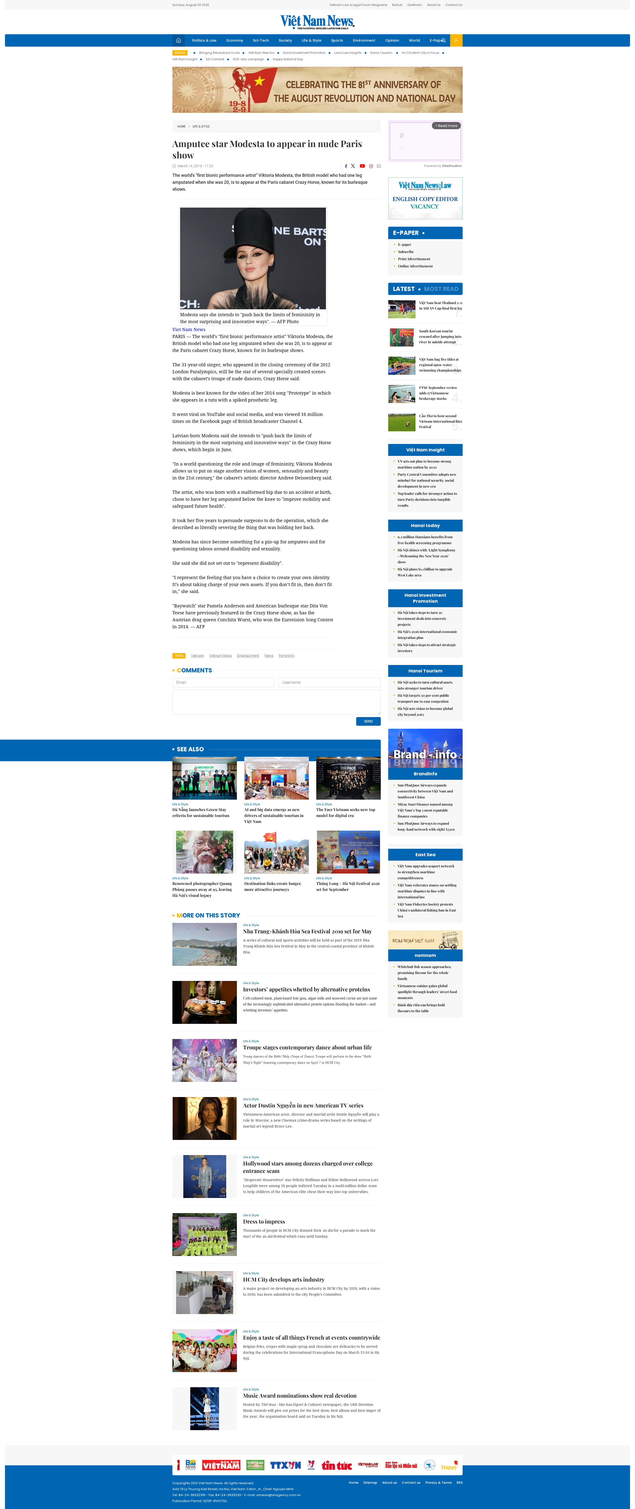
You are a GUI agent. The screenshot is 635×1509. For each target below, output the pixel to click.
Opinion (392, 40)
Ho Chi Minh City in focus (420, 53)
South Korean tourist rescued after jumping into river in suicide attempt (440, 336)
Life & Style (311, 40)
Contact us (411, 1482)
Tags (179, 656)
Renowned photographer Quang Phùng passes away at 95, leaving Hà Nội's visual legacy (202, 889)
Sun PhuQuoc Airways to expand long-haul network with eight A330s (426, 826)
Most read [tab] (441, 289)
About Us (434, 5)
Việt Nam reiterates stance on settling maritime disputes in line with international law (427, 891)
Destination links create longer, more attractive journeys (272, 886)
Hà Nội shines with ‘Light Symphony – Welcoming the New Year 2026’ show (426, 556)
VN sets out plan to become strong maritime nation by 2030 (424, 464)
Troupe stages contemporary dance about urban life (307, 1047)
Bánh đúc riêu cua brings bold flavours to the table (421, 1008)
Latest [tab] (404, 289)
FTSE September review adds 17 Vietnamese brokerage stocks (438, 393)
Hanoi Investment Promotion (304, 53)
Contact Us (454, 5)
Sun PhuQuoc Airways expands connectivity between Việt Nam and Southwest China (425, 791)
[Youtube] (362, 166)
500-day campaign (248, 59)
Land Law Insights (348, 53)
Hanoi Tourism (381, 53)
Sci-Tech (261, 40)
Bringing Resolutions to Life (219, 53)
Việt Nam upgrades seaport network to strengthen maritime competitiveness (426, 872)
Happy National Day (288, 59)
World (414, 40)
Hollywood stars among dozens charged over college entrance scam (308, 1167)
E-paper (406, 233)
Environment (364, 40)
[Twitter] (353, 166)
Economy (234, 40)
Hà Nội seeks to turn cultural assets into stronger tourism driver (425, 685)
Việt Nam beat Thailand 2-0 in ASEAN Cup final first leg (440, 305)
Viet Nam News (188, 329)
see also (190, 749)
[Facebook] (346, 166)
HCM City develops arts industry (283, 1279)
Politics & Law (204, 40)
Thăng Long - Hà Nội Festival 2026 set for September (348, 886)
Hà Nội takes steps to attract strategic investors (427, 647)
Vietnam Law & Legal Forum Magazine (358, 5)
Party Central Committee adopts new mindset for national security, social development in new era (427, 480)
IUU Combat (215, 59)
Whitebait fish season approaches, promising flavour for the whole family (424, 972)
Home (181, 126)
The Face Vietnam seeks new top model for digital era (345, 812)
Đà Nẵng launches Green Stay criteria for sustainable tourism (200, 812)
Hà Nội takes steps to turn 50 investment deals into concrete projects (422, 618)
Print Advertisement (414, 258)
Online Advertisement (415, 266)
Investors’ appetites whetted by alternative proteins (306, 989)
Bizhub (397, 5)
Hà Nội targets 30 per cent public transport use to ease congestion (423, 698)
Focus (180, 53)
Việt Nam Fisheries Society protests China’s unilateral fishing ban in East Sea (427, 910)
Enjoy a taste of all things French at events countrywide (311, 1337)
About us (389, 1482)
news (269, 656)
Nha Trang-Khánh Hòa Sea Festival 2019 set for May (307, 931)
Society (285, 40)
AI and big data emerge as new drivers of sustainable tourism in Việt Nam (274, 815)
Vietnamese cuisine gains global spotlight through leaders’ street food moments (427, 991)
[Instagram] (371, 166)
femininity (287, 656)
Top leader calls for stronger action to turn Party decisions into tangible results (427, 499)
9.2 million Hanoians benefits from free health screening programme (425, 539)
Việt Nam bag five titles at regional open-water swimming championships (440, 365)
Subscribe (406, 251)
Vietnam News (220, 656)
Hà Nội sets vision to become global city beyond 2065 (425, 711)
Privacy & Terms (438, 1482)
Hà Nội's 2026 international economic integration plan (427, 634)
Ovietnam (414, 5)
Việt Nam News (317, 22)
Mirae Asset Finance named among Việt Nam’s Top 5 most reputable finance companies (425, 810)
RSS (460, 1482)
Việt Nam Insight (184, 59)
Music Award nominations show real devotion (300, 1395)
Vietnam (197, 656)
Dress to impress (264, 1221)
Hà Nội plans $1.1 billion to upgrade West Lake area (425, 572)
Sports (337, 40)
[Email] (379, 166)
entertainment (248, 656)
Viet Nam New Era (261, 53)
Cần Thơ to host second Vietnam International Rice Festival (440, 421)
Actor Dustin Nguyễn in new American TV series (303, 1105)
